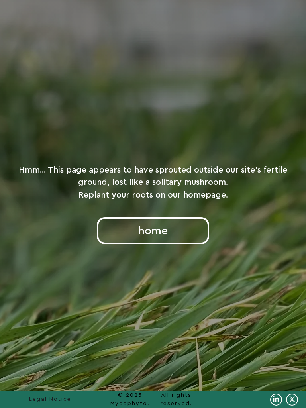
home (153, 230)
